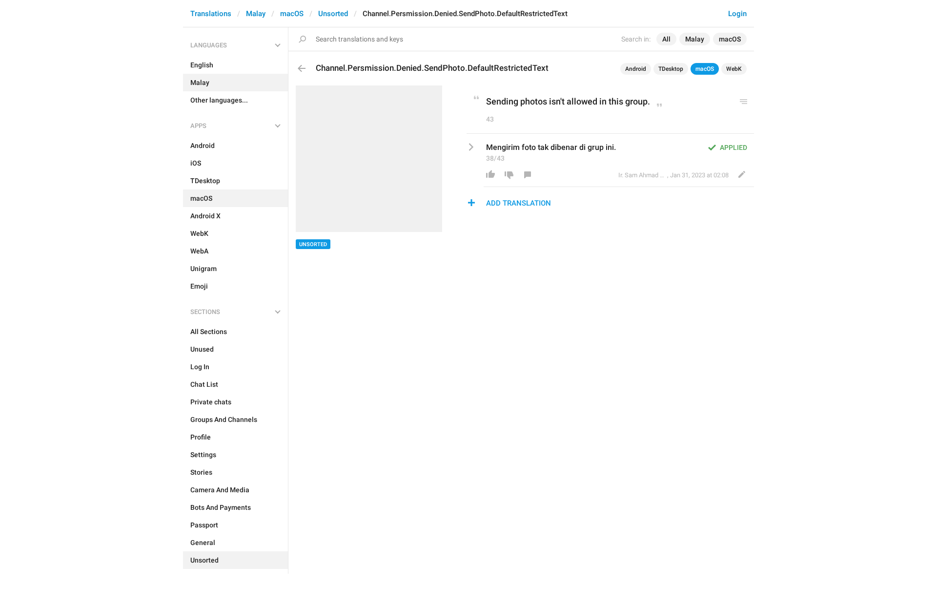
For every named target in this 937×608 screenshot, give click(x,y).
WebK (734, 68)
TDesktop (670, 68)
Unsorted (333, 13)
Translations (210, 13)
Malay (255, 13)
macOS (292, 13)
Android (635, 68)
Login (737, 13)
